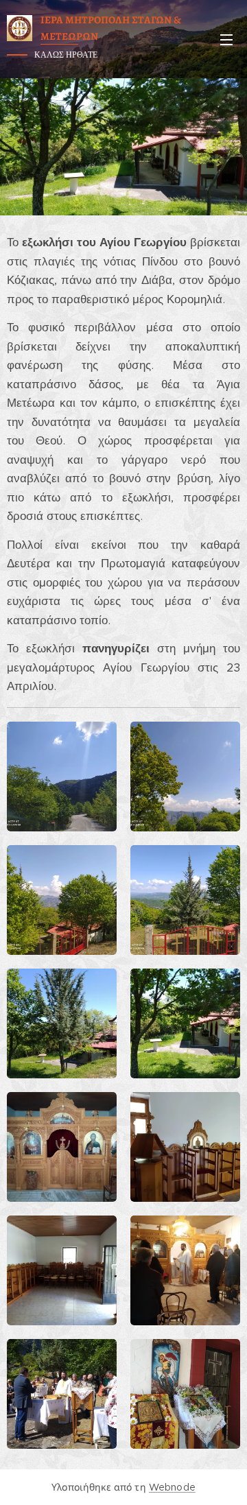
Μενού (226, 39)
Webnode (172, 1487)
